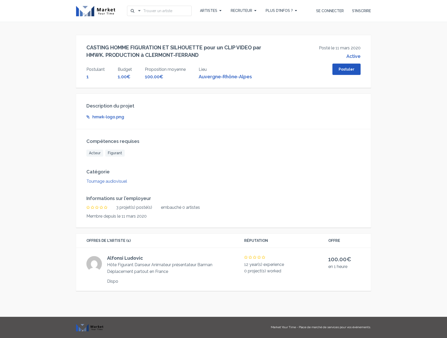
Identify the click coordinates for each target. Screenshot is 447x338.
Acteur (95, 153)
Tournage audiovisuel (106, 181)
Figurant (115, 153)
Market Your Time (283, 327)
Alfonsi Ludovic (125, 258)
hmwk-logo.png (108, 116)
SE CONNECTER (330, 11)
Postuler (346, 69)
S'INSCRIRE (361, 11)
